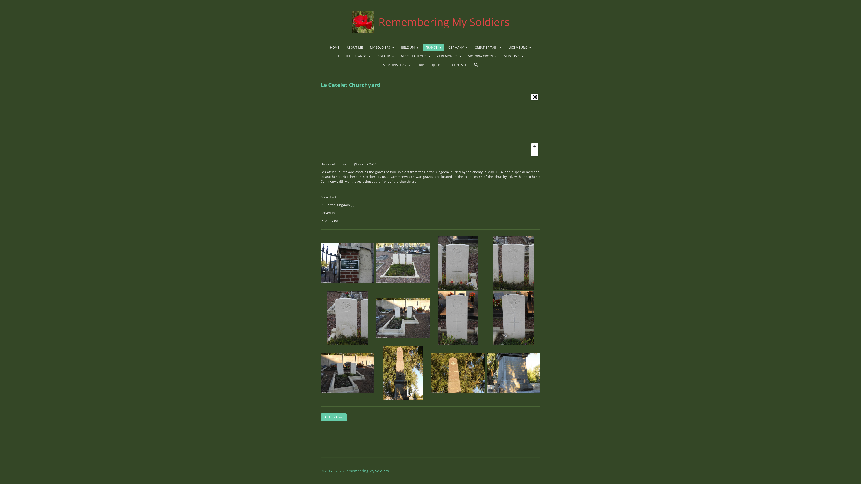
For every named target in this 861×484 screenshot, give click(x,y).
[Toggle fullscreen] (534, 97)
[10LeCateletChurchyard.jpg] (402, 373)
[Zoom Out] (534, 153)
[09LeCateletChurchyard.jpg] (347, 373)
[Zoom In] (534, 146)
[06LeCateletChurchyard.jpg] (402, 318)
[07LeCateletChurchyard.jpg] (458, 318)
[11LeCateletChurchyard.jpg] (458, 373)
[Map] (430, 125)
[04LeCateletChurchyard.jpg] (513, 262)
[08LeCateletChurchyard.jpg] (513, 318)
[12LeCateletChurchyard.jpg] (513, 373)
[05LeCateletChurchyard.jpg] (347, 318)
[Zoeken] (476, 65)
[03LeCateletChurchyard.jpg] (458, 262)
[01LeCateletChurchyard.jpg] (347, 262)
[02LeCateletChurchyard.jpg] (402, 262)
